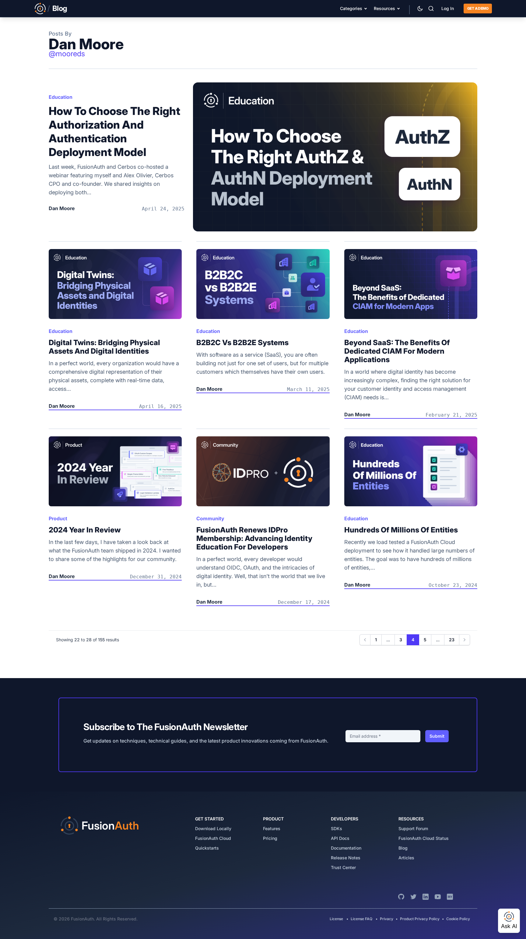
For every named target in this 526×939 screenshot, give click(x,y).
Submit (437, 736)
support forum (413, 828)
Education (60, 97)
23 (451, 639)
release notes (345, 857)
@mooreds (67, 53)
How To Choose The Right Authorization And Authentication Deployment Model (114, 131)
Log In (447, 8)
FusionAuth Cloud (213, 838)
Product (58, 518)
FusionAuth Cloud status (423, 838)
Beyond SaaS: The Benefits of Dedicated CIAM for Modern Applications (397, 351)
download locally (213, 828)
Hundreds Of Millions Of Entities (401, 529)
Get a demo (477, 8)
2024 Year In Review (85, 529)
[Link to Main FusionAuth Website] (40, 8)
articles (406, 857)
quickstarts (207, 848)
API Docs (340, 838)
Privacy (386, 918)
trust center (343, 867)
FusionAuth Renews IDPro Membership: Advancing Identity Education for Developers (254, 538)
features (271, 828)
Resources (384, 8)
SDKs (336, 828)
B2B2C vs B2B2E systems (242, 342)
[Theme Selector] (420, 8)
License (337, 918)
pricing (270, 838)
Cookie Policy (458, 918)
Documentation (346, 848)
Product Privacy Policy (420, 918)
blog (403, 848)
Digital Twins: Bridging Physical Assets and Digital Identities (104, 346)
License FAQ (361, 918)
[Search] (431, 8)
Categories (351, 8)
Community (210, 518)
